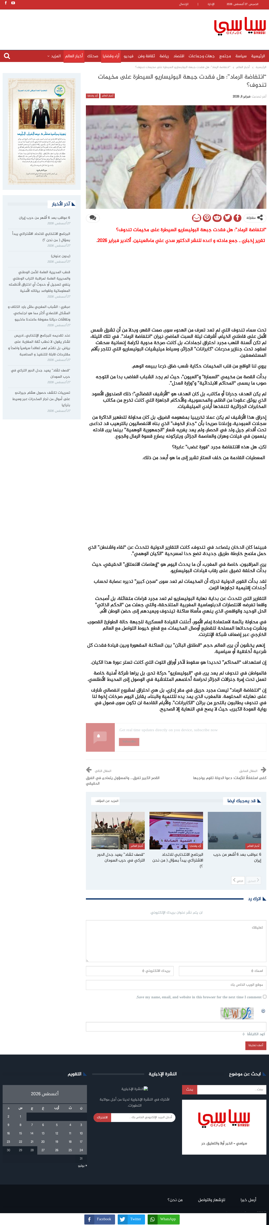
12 (56, 1133)
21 (32, 1142)
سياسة (241, 56)
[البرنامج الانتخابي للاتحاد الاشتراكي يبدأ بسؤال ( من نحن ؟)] (176, 830)
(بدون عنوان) (60, 256)
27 (43, 1150)
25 (70, 1150)
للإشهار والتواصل (211, 1200)
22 (20, 1142)
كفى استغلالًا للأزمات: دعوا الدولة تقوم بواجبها (229, 778)
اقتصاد (178, 56)
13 (43, 1133)
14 (31, 1133)
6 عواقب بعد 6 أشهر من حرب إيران (44, 218)
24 (81, 1150)
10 (81, 1133)
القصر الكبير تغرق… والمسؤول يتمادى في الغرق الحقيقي (122, 781)
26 (56, 1150)
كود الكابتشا (256, 1034)
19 (56, 1142)
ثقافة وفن (146, 56)
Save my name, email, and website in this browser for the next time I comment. (199, 998)
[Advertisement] (109, 25)
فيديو (128, 56)
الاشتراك (102, 1117)
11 (70, 1133)
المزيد (56, 56)
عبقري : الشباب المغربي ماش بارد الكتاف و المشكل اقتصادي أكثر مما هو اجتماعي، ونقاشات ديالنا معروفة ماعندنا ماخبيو (39, 313)
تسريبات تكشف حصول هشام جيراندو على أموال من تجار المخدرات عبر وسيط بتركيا (41, 399)
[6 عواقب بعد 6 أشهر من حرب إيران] (234, 830)
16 (8, 1133)
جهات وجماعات (202, 56)
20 (43, 1142)
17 (81, 1142)
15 (20, 1133)
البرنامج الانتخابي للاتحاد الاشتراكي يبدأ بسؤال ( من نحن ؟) (41, 237)
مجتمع (225, 56)
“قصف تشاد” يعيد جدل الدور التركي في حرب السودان (40, 373)
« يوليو (82, 1166)
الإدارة (211, 4)
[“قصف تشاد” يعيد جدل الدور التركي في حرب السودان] (118, 830)
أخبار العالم (74, 56)
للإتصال (183, 4)
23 (8, 1142)
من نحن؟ (175, 1200)
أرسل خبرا (248, 1200)
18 (70, 1142)
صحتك (92, 56)
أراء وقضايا (111, 56)
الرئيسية (258, 56)
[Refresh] (263, 1010)
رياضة (164, 56)
